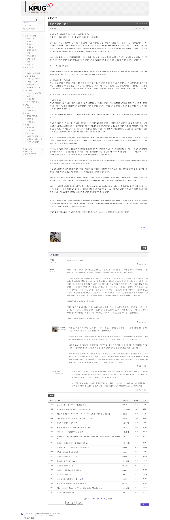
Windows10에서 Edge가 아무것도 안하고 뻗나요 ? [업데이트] (78, 488)
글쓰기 (144, 504)
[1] (109, 414)
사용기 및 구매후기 (33, 79)
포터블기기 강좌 (32, 82)
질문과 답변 (29, 68)
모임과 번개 (31, 59)
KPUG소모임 (29, 90)
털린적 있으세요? (63, 474)
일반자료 (30, 119)
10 (104, 499)
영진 (124, 474)
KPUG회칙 (30, 133)
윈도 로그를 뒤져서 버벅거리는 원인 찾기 (71, 405)
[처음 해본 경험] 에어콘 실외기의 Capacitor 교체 (74, 418)
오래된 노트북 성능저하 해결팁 (68, 470)
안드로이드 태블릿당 (34, 93)
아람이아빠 (126, 409)
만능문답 (30, 70)
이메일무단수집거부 (34, 136)
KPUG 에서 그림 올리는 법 (66, 452)
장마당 (27, 105)
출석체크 (30, 44)
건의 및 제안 (31, 130)
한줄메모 (30, 41)
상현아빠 (53, 28)
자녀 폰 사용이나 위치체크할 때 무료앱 (70, 484)
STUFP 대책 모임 (33, 102)
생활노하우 (31, 85)
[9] (101, 488)
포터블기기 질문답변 (34, 73)
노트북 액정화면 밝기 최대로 (67, 457)
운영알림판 (31, 127)
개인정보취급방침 (33, 142)
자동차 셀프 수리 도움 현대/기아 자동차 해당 (72, 409)
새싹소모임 (31, 99)
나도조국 (125, 427)
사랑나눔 (30, 53)
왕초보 (52, 269)
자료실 (27, 113)
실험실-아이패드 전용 (34, 139)
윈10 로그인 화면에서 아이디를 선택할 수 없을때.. (74, 427)
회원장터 (30, 107)
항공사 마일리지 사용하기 (59, 24)
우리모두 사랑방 (30, 36)
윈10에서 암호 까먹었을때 (66, 461)
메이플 (124, 466)
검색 (80, 503)
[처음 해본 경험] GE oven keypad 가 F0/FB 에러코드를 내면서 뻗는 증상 (82, 414)
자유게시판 (31, 38)
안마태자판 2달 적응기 (65, 493)
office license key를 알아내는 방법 (69, 432)
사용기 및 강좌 (30, 76)
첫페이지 (87, 499)
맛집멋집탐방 (31, 50)
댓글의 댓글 (142, 264)
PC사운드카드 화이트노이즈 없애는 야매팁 (72, 448)
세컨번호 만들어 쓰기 (64, 466)
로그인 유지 (27, 25)
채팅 (28, 62)
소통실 (27, 125)
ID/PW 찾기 (31, 28)
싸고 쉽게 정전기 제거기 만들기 (68, 479)
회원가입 (25, 28)
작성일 (136, 400)
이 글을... (144, 227)
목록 (144, 248)
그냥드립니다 (31, 110)
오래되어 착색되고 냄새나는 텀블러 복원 (71, 443)
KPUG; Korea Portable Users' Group (49, 513)
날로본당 (30, 96)
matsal (124, 405)
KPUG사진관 (31, 56)
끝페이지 (109, 499)
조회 (144, 400)
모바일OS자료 (32, 116)
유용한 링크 (31, 122)
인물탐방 (30, 47)
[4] (76, 423)
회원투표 (30, 65)
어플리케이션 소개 (33, 87)
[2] (89, 409)
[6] (73, 465)
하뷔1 (52, 260)
